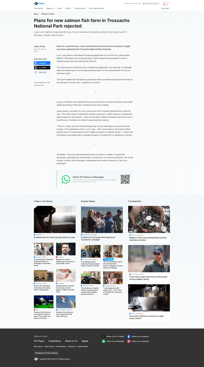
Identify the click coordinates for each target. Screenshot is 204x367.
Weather (127, 3)
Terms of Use (49, 346)
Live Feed (165, 8)
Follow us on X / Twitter (115, 336)
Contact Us (72, 346)
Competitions (55, 341)
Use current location (152, 3)
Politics (68, 8)
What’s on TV (71, 341)
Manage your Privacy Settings (46, 353)
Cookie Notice (82, 346)
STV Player (39, 341)
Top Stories (38, 8)
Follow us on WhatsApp (115, 341)
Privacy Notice (60, 346)
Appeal (85, 341)
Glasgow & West (48, 14)
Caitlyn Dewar (39, 46)
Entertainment (80, 8)
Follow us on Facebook (140, 336)
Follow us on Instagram (140, 341)
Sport (59, 8)
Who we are (38, 346)
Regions (49, 8)
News (36, 14)
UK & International (96, 8)
